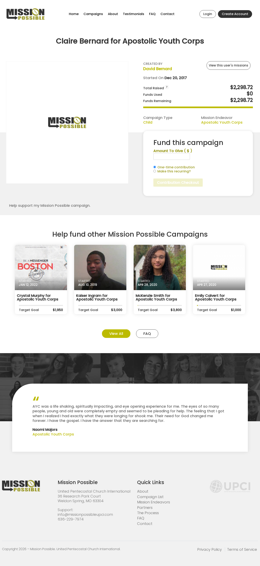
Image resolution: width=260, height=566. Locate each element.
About (113, 14)
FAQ (152, 14)
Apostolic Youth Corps (222, 122)
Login (207, 14)
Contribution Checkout (178, 182)
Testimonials (133, 14)
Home (74, 14)
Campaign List (150, 496)
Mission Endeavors (153, 502)
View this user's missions (228, 65)
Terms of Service (242, 549)
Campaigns (93, 14)
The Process (148, 512)
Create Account (235, 14)
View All (116, 333)
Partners (145, 507)
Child (147, 122)
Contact (167, 14)
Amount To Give (172, 150)
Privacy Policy (209, 549)
